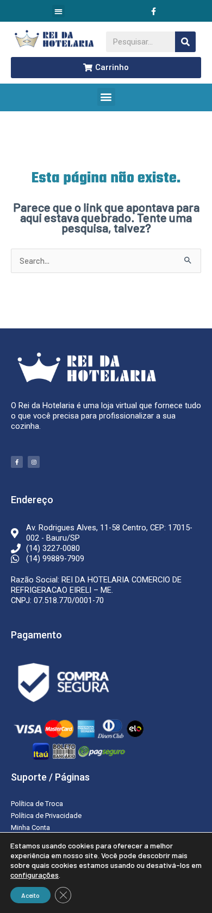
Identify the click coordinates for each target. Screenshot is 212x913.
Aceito (30, 895)
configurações (34, 874)
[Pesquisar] (185, 41)
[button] (58, 11)
